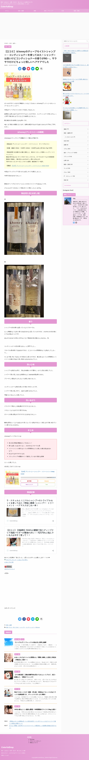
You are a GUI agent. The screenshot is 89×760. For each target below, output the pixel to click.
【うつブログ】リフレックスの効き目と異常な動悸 (30, 642)
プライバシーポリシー (35, 741)
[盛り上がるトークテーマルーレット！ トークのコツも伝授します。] (67, 104)
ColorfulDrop (7, 6)
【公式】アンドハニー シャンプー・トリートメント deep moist (30, 165)
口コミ (10, 627)
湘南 (35, 10)
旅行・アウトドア (48, 10)
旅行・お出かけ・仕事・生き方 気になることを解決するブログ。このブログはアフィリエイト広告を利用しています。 (13, 753)
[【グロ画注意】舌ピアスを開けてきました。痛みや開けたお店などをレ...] (67, 75)
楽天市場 (29, 481)
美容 (7, 627)
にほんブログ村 (8, 562)
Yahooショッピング (29, 484)
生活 (63, 10)
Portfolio (32, 739)
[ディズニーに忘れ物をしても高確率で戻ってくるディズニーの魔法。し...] (67, 118)
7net (46, 484)
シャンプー (22, 627)
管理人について (34, 742)
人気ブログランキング (9, 569)
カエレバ (54, 477)
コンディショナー (30, 627)
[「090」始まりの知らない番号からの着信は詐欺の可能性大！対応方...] (67, 61)
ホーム (7, 10)
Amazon (46, 481)
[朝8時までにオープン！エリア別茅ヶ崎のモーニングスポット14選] (67, 89)
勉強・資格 (76, 10)
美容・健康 (21, 10)
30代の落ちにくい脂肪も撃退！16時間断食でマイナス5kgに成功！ (35, 709)
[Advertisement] (44, 25)
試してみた (16, 627)
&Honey (38, 627)
